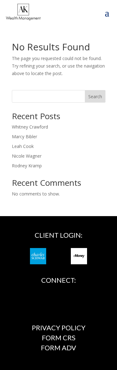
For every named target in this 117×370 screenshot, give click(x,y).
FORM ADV (58, 347)
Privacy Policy (58, 327)
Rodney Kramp (27, 166)
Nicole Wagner (26, 156)
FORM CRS (59, 337)
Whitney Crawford (30, 127)
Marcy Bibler (24, 136)
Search (95, 96)
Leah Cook (23, 146)
